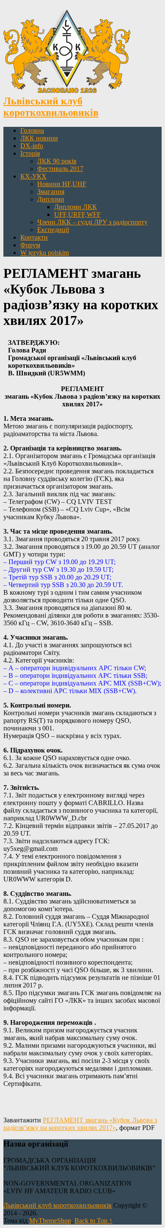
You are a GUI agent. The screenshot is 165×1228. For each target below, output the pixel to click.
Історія (30, 153)
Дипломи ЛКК (75, 206)
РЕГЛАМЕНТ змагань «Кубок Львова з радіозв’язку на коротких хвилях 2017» (80, 1123)
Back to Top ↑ (93, 1220)
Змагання (50, 191)
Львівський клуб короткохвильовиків (57, 1205)
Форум (30, 245)
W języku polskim (44, 252)
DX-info (31, 145)
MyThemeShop (50, 1220)
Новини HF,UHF (61, 183)
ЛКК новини (39, 138)
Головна (32, 130)
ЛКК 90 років (57, 161)
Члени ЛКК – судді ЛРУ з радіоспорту (92, 222)
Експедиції (53, 229)
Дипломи (50, 199)
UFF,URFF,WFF (77, 214)
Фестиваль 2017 (60, 168)
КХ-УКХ (33, 176)
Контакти (34, 237)
